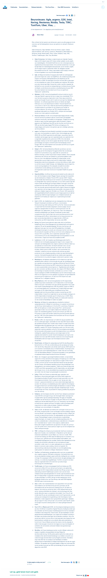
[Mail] (74, 15)
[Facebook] (67, 15)
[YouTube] (88, 575)
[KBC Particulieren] (5, 7)
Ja (50, 562)
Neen (30, 564)
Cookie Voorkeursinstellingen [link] (28, 575)
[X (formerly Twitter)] (69, 15)
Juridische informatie (15, 575)
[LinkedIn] (72, 15)
